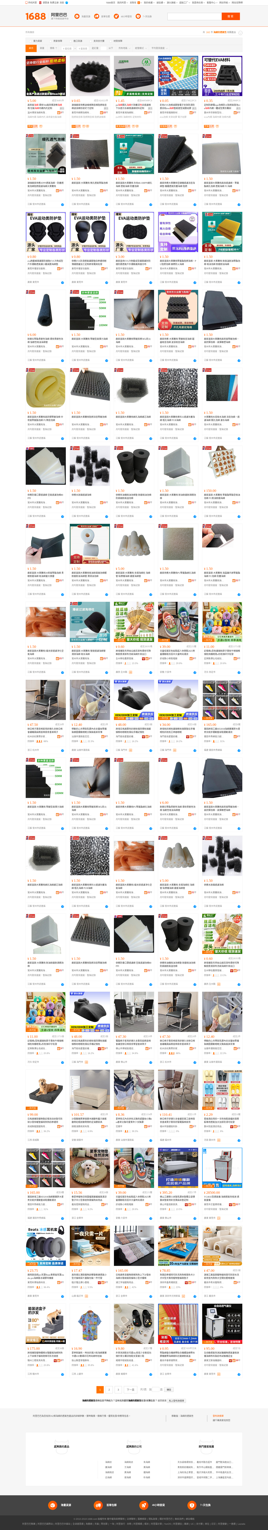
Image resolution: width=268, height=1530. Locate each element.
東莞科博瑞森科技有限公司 (38, 1282)
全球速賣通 (78, 1524)
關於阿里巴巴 (166, 1519)
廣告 (62, 108)
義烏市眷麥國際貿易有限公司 (170, 1360)
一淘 (112, 1524)
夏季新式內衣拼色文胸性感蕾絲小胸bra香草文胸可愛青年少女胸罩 (134, 1120)
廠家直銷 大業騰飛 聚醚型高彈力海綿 (90, 339)
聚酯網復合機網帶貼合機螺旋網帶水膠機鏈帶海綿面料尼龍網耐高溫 (177, 1354)
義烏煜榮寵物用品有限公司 (82, 1204)
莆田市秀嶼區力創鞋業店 (214, 736)
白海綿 (108, 1477)
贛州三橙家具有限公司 (38, 1360)
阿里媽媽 (137, 1524)
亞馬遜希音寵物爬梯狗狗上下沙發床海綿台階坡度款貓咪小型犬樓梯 (133, 1276)
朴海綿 (146, 1477)
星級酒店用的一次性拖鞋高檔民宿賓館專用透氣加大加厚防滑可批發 (221, 1120)
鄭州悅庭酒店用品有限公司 (214, 1126)
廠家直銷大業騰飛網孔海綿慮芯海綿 (133, 417)
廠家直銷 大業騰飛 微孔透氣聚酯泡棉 (90, 183)
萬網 (186, 1524)
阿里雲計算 (156, 1524)
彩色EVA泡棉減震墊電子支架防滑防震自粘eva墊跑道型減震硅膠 (177, 107)
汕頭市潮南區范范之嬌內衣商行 (82, 736)
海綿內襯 (32, 117)
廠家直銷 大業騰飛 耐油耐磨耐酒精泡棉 (178, 497)
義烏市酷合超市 (204, 1462)
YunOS (167, 1524)
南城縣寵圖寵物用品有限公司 (38, 1126)
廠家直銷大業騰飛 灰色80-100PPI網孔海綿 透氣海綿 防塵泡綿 (134, 185)
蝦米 (146, 1524)
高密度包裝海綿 (53, 117)
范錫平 (119, 1126)
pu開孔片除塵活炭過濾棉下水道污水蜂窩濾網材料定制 (133, 107)
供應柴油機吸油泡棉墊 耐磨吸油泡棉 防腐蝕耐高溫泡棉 (133, 497)
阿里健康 (222, 1524)
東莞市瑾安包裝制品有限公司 (38, 268)
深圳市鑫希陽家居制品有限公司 (170, 1282)
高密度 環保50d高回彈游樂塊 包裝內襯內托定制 (45, 107)
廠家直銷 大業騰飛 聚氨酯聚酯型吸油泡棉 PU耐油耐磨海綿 (222, 497)
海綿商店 (128, 1462)
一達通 (232, 1524)
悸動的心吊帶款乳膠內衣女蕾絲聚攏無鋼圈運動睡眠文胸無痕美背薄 (89, 730)
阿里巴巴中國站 (62, 1524)
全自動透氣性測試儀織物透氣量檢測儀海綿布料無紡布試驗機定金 (221, 1354)
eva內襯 (208, 117)
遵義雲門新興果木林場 (227, 1467)
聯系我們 (179, 1519)
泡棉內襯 (226, 117)
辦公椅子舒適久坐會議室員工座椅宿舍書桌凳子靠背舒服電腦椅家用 (177, 1120)
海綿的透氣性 (186, 1416)
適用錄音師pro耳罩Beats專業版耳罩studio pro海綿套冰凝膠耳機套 (46, 1276)
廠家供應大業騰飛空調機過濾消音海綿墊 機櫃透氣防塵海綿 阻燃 (177, 185)
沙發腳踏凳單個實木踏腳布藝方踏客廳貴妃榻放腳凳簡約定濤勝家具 (89, 1120)
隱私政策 (153, 1519)
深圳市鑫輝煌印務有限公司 (191, 1477)
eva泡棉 (164, 117)
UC (192, 1524)
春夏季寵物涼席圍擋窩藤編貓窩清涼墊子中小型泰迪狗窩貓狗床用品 (89, 1198)
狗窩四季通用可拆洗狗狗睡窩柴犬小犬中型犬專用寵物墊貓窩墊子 (177, 1276)
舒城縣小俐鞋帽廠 (168, 658)
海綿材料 (127, 117)
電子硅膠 (182, 117)
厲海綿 (108, 1467)
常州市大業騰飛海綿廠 (38, 190)
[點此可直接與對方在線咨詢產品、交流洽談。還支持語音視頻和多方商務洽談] (62, 204)
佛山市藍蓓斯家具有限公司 (170, 1204)
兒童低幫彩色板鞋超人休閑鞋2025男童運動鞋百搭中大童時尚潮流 (177, 653)
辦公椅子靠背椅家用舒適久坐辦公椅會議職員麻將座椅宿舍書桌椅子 (45, 730)
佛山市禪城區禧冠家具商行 (126, 1048)
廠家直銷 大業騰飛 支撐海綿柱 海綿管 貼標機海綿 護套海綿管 (133, 575)
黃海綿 (146, 1467)
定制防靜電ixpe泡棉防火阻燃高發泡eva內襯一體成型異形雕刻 (222, 107)
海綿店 (108, 1462)
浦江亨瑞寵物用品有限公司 (126, 1282)
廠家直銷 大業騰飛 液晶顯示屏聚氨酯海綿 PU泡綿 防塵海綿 (222, 575)
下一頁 (130, 1389)
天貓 (96, 1524)
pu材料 (119, 117)
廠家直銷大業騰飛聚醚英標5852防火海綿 (133, 341)
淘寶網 (89, 1524)
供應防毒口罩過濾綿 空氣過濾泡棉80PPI (45, 497)
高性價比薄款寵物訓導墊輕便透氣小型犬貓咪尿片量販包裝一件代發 (89, 1276)
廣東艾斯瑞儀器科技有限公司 (214, 1360)
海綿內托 (41, 117)
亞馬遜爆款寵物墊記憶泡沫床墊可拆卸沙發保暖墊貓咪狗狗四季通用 (45, 1120)
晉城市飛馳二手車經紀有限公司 (212, 1477)
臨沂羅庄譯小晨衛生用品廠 (82, 1282)
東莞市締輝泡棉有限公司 (82, 112)
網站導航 (190, 1519)
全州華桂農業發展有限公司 (126, 658)
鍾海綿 (146, 1472)
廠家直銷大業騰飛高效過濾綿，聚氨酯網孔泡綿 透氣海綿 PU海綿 (221, 185)
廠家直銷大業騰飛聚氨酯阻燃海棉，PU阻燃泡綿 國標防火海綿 (178, 263)
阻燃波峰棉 (100, 117)
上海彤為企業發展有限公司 (191, 1472)
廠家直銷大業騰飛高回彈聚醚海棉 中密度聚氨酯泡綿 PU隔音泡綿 (45, 419)
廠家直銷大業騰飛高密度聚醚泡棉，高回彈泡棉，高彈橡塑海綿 (221, 341)
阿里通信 (177, 1524)
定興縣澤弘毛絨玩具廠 (214, 658)
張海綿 (127, 1477)
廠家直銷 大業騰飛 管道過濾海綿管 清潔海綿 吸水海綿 (89, 653)
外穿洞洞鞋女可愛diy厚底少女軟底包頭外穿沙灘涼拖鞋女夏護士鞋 (133, 1354)
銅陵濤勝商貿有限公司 (82, 1126)
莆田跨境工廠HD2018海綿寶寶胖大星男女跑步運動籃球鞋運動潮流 (222, 730)
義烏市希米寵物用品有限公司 (214, 1282)
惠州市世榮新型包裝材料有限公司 (214, 112)
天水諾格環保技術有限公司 (191, 1462)
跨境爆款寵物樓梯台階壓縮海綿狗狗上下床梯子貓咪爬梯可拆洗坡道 (45, 1354)
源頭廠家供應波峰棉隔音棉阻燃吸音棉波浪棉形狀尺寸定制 (89, 107)
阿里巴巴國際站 (45, 1524)
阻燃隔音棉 (88, 117)
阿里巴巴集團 (28, 1524)
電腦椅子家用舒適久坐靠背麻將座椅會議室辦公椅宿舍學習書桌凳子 (133, 1042)
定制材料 (137, 117)
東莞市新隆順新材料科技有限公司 (170, 112)
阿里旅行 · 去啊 (123, 1524)
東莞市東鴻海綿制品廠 (126, 112)
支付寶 (199, 1524)
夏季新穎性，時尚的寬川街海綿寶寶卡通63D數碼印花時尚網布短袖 (89, 1354)
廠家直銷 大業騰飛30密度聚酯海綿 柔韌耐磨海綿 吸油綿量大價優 (46, 575)
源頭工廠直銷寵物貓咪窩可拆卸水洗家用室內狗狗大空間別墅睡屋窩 (221, 1276)
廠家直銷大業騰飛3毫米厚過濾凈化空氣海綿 (46, 653)
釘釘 (213, 1524)
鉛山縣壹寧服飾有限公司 (82, 1360)
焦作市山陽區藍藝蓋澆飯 (209, 1467)
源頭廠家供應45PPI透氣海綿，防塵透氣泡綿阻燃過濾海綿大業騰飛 (46, 185)
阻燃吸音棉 (77, 117)
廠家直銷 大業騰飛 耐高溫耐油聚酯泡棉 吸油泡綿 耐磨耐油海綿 (222, 263)
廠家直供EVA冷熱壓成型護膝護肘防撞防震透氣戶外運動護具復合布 (133, 263)
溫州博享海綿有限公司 (38, 112)
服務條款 (142, 1519)
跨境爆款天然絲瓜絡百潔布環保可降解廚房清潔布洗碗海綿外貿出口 (133, 653)
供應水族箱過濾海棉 (81, 495)
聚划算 (104, 1524)
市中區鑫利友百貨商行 (227, 1472)
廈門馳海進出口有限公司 (228, 1462)
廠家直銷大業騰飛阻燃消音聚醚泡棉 (89, 417)
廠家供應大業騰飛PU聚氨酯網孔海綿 (178, 573)
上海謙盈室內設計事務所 (228, 1477)
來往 (207, 1524)
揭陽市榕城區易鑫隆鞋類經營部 (126, 1360)
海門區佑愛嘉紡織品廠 (126, 736)
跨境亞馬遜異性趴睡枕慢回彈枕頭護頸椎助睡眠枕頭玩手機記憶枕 (133, 730)
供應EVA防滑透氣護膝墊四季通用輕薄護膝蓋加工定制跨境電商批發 (89, 263)
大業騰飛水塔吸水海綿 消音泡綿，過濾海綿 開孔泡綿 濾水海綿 (222, 419)
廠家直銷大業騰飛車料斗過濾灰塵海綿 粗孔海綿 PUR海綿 (177, 419)
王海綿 (127, 1467)
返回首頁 (162, 1400)
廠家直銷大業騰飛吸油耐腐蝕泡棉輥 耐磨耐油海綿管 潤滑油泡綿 (89, 575)
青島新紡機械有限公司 (188, 1467)
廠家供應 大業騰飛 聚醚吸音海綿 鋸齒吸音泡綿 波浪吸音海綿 (177, 341)
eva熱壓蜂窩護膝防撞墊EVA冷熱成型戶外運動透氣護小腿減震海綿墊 (45, 263)
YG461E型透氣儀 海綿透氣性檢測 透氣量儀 (221, 1198)
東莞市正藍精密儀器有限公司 (214, 1204)
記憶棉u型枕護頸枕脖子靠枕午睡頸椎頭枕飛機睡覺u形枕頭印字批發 (222, 653)
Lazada (241, 1524)
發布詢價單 (218, 1416)
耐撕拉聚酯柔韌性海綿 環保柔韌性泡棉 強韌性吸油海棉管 (45, 341)
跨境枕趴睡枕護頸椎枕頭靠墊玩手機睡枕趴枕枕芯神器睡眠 (177, 730)
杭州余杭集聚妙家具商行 (38, 736)
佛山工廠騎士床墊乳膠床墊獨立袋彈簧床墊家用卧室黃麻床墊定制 (177, 1198)
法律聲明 (131, 1519)
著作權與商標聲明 (116, 1519)
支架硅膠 (172, 117)
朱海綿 (146, 1462)
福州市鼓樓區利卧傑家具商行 (170, 1126)
